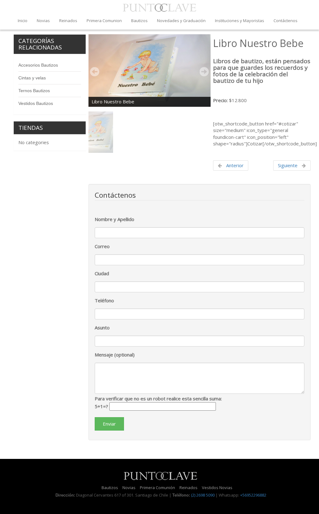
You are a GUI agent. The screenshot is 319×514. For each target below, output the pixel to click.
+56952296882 (253, 495)
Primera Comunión (157, 487)
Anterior (234, 165)
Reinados (68, 20)
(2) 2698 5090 (203, 495)
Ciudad (102, 273)
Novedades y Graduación (181, 20)
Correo (102, 246)
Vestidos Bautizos (35, 103)
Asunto (102, 327)
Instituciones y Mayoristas (239, 20)
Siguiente (288, 165)
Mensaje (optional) (115, 354)
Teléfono (104, 300)
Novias (43, 20)
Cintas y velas (32, 77)
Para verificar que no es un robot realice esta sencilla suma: (158, 402)
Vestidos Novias (217, 487)
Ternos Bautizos (34, 90)
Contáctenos (286, 20)
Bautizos (139, 20)
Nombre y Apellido (114, 219)
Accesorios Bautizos (38, 65)
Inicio (22, 20)
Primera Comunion (104, 20)
